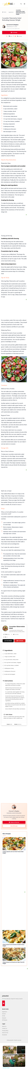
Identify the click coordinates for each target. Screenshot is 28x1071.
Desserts (4, 1018)
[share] (23, 1056)
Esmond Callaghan (13, 24)
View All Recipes (14, 826)
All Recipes (4, 1020)
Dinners (4, 1013)
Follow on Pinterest (15, 822)
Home (5, 12)
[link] (5, 1056)
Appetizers (11, 12)
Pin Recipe (14, 32)
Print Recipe (9, 640)
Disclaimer (4, 1034)
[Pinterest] (3, 1003)
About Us (4, 1026)
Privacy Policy (5, 1030)
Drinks (3, 1015)
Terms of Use (5, 1032)
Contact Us (4, 1028)
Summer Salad (10, 1056)
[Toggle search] (21, 4)
